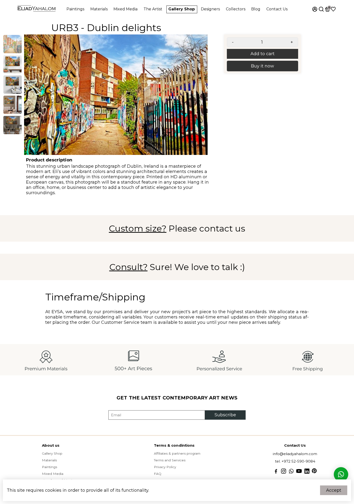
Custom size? (137, 228)
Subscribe (225, 415)
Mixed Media (125, 9)
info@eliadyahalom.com (295, 453)
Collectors (235, 9)
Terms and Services (169, 460)
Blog (255, 9)
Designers (210, 9)
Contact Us (277, 9)
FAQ (157, 474)
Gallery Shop (181, 9)
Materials (99, 9)
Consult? (128, 267)
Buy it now (262, 66)
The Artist (153, 9)
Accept (333, 490)
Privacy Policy (165, 467)
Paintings (75, 9)
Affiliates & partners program (177, 453)
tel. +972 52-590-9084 (295, 461)
